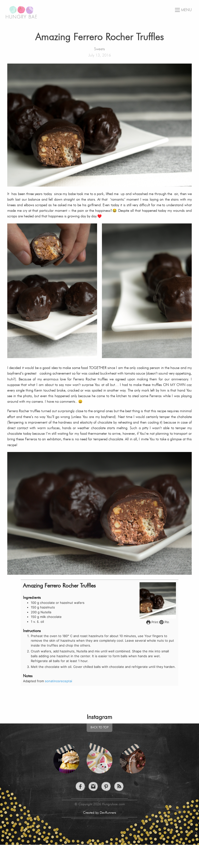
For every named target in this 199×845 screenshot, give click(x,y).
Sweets (99, 49)
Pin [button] (166, 622)
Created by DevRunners (99, 812)
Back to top (99, 727)
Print (154, 622)
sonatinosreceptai (58, 681)
